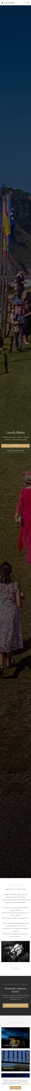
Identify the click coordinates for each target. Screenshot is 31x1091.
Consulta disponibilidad (15, 450)
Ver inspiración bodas (15, 1005)
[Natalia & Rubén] (15, 1037)
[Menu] (28, 2)
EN (24, 2)
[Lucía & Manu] (15, 1060)
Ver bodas (15, 445)
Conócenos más (15, 968)
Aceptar (16, 1087)
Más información (25, 1083)
